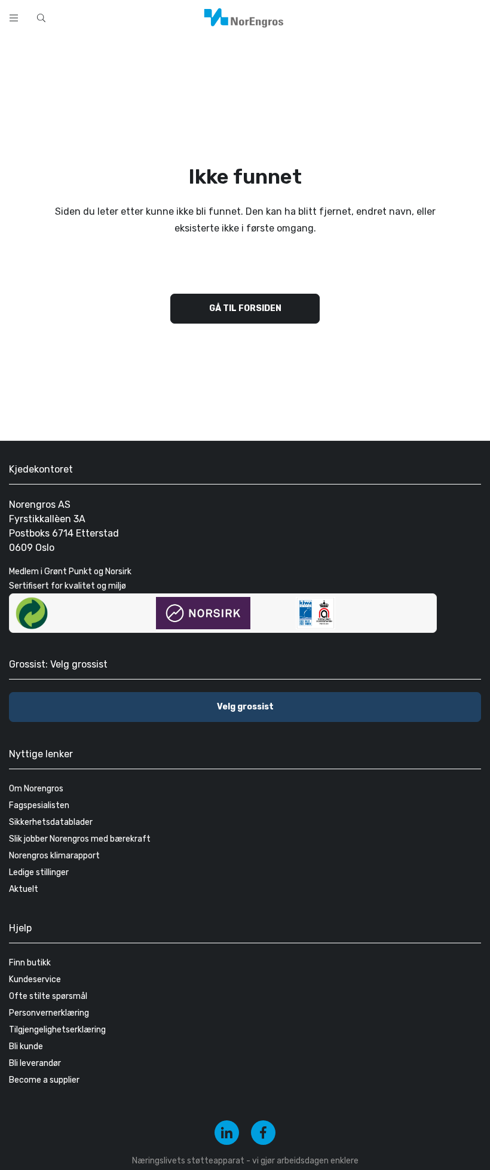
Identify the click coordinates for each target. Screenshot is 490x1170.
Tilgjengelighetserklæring (57, 1030)
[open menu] (13, 18)
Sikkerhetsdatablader (51, 822)
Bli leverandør (35, 1063)
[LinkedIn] (227, 1132)
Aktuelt (23, 889)
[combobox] (179, 16)
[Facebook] (263, 1132)
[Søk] (311, 16)
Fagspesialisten (39, 805)
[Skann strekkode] (343, 16)
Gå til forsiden (245, 308)
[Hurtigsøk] (41, 18)
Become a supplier (44, 1080)
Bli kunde (26, 1046)
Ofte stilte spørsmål (48, 996)
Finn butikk (30, 963)
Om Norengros (36, 789)
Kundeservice (35, 979)
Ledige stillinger (39, 872)
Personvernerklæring (49, 1013)
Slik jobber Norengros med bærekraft (80, 839)
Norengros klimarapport (54, 856)
